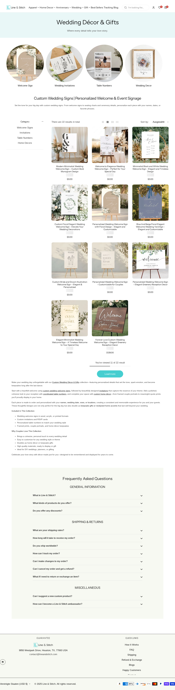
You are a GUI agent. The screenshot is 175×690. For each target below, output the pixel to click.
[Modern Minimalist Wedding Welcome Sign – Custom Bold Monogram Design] (70, 145)
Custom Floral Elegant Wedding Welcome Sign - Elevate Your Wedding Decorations (70, 227)
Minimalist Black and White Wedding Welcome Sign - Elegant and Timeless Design (150, 169)
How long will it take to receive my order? (54, 538)
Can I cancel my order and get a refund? (53, 569)
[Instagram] (2, 662)
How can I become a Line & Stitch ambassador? (57, 604)
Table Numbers (25, 138)
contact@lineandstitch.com (43, 654)
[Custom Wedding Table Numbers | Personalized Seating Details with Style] (104, 63)
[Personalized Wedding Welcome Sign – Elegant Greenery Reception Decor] (150, 260)
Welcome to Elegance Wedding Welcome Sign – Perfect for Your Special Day (110, 169)
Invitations (25, 132)
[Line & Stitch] (15, 7)
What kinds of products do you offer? (52, 503)
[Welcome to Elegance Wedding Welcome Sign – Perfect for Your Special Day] (110, 145)
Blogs (132, 665)
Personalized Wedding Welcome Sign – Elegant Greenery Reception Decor (150, 283)
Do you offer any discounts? (47, 511)
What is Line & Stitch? (44, 495)
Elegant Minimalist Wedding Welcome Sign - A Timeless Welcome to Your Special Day (69, 342)
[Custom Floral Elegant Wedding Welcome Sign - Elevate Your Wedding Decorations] (70, 203)
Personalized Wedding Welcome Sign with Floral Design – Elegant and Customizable (110, 227)
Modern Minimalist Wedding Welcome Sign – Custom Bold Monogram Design (70, 169)
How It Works (132, 644)
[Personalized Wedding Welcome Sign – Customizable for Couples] (110, 260)
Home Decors (25, 143)
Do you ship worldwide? (45, 546)
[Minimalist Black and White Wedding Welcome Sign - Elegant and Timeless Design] (150, 145)
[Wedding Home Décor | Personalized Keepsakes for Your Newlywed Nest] (143, 63)
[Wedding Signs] (25, 63)
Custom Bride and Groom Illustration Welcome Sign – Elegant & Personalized (69, 284)
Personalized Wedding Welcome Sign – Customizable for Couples (110, 283)
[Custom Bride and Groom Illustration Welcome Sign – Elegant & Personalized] (70, 260)
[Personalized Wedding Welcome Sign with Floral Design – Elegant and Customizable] (110, 203)
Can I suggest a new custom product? (52, 596)
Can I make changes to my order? (50, 561)
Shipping (131, 655)
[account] (154, 8)
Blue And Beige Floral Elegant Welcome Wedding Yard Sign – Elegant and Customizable (150, 227)
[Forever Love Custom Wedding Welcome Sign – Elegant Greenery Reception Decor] (110, 318)
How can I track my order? (46, 553)
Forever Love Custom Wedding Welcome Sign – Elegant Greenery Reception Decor (110, 342)
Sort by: (145, 122)
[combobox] (135, 7)
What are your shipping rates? (48, 530)
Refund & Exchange (132, 660)
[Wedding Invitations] (64, 63)
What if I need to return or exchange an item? (56, 577)
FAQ (131, 650)
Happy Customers (131, 670)
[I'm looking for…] (125, 7)
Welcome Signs (25, 127)
